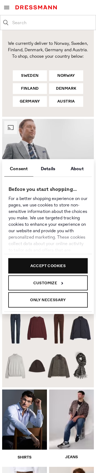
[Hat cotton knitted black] (36, 365)
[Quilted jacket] (81, 329)
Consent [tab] (19, 168)
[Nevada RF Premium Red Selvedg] (14, 328)
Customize (45, 283)
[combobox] (52, 22)
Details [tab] (48, 168)
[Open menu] (6, 7)
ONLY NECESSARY (48, 300)
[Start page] (37, 7)
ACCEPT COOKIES (48, 266)
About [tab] (77, 168)
